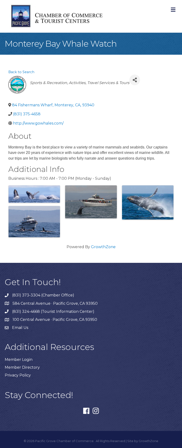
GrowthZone (103, 247)
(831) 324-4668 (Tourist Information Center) (53, 311)
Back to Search (21, 72)
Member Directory (22, 367)
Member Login (18, 359)
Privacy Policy (18, 375)
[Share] (134, 80)
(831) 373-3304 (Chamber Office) (43, 295)
